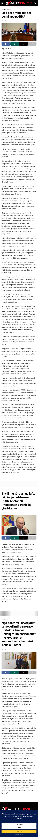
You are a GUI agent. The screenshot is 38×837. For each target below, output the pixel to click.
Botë (7, 490)
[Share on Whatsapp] (14, 44)
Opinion (8, 9)
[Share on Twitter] (23, 44)
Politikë (8, 619)
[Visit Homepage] (19, 3)
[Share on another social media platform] (32, 44)
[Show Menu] (2, 3)
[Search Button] (35, 3)
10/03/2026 (5, 21)
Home (3, 9)
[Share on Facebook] (6, 44)
